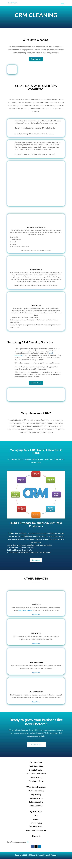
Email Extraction (36, 692)
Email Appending (36, 662)
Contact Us (36, 59)
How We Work (36, 826)
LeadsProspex (51, 855)
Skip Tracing (36, 633)
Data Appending (36, 802)
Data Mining (36, 604)
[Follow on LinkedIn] (39, 846)
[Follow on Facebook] (32, 846)
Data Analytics (36, 806)
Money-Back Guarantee (36, 830)
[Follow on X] (36, 846)
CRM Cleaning (36, 777)
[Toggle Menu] (62, 4)
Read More (36, 615)
